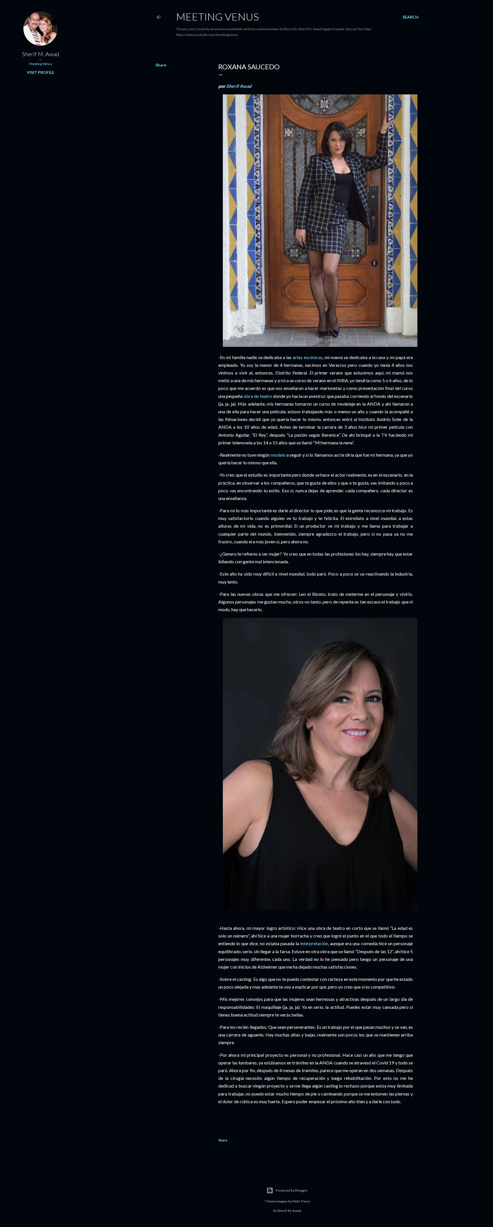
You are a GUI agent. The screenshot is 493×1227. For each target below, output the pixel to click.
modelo (278, 454)
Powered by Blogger (292, 1190)
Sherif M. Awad (40, 53)
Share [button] (160, 64)
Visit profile (40, 72)
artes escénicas (308, 357)
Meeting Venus (217, 16)
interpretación (314, 943)
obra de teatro (258, 396)
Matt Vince (301, 1201)
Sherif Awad (238, 86)
